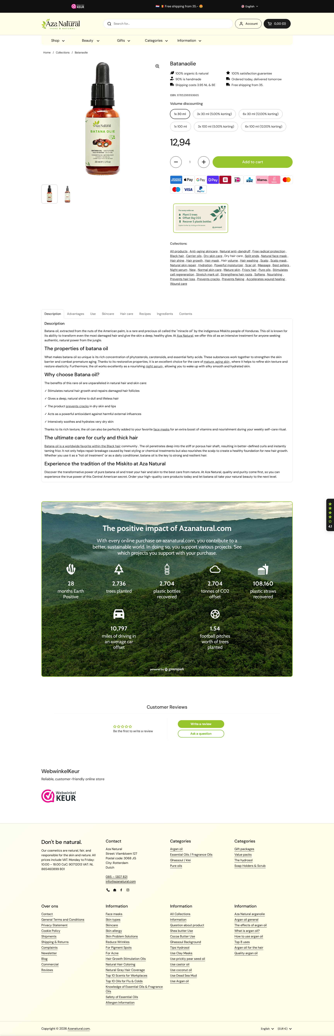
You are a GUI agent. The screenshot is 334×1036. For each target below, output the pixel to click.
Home (47, 52)
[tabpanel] (167, 400)
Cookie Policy (50, 931)
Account (251, 24)
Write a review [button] (201, 724)
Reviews (47, 970)
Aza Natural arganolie (249, 914)
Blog (44, 959)
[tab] (52, 314)
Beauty (88, 40)
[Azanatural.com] (60, 24)
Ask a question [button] (200, 734)
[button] (250, 6)
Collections (63, 52)
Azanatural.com (79, 1029)
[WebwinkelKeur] (58, 801)
